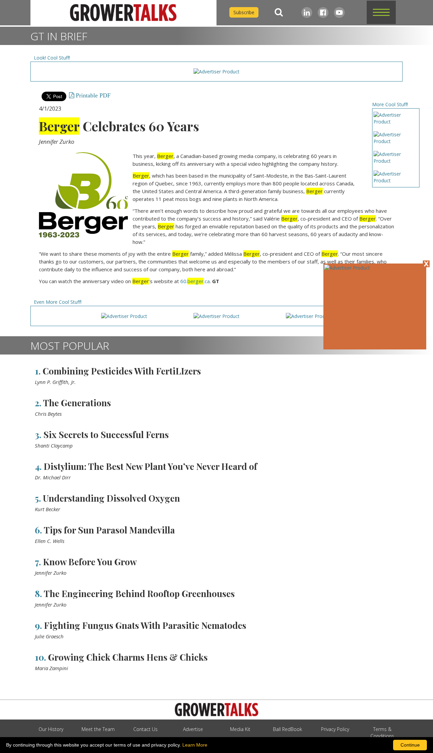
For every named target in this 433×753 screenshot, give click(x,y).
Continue (410, 745)
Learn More (194, 745)
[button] (381, 12)
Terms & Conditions (382, 732)
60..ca (195, 281)
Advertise (193, 729)
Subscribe (243, 12)
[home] (123, 12)
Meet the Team (98, 729)
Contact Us (145, 729)
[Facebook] (323, 12)
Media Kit (240, 729)
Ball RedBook (287, 729)
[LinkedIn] (306, 12)
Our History (51, 729)
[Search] (279, 12)
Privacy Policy (335, 729)
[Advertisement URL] (347, 267)
